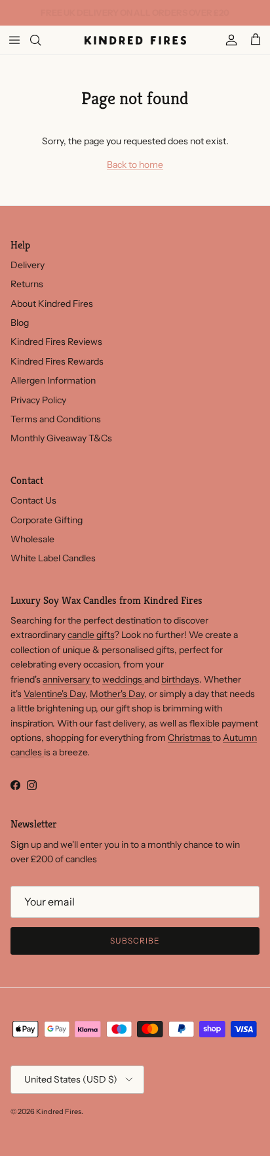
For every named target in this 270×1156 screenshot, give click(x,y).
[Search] (43, 40)
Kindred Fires (58, 1111)
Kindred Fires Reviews (56, 342)
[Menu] (14, 40)
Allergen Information (53, 380)
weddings (123, 679)
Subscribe (135, 941)
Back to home (135, 164)
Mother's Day (117, 694)
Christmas (190, 738)
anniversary (67, 679)
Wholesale (32, 539)
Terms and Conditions (55, 419)
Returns (26, 284)
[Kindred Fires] (135, 40)
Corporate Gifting (46, 520)
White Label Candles (53, 558)
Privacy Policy (38, 400)
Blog (19, 323)
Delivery (27, 265)
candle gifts (91, 635)
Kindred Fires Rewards (57, 361)
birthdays (180, 679)
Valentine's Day (54, 694)
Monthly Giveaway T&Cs (61, 438)
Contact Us (33, 500)
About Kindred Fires (51, 303)
